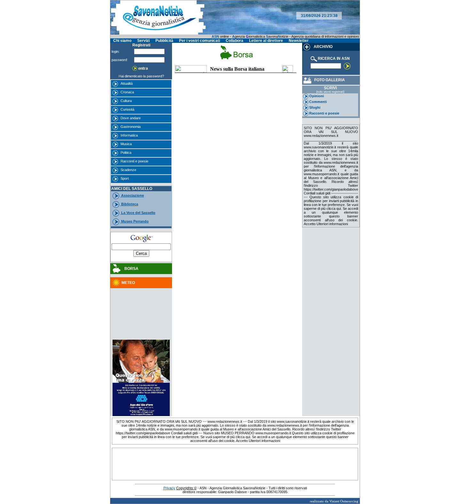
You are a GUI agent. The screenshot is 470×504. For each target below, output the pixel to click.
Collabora (234, 40)
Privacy (169, 488)
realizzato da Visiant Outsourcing (334, 501)
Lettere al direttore (266, 40)
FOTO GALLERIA (328, 80)
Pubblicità (164, 40)
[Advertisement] (141, 306)
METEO (128, 282)
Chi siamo (122, 40)
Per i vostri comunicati (199, 40)
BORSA (129, 268)
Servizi (143, 40)
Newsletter (299, 40)
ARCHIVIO (323, 46)
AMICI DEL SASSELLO (131, 188)
